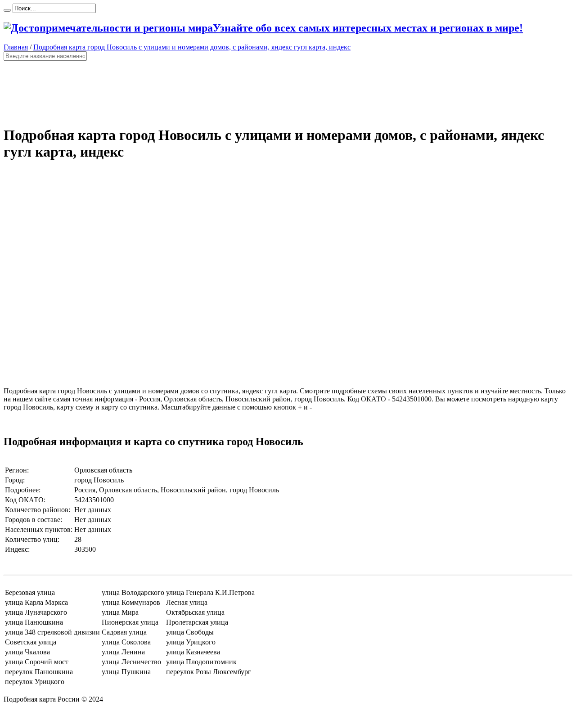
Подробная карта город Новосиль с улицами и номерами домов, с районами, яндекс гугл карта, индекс (192, 47)
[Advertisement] (274, 89)
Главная (16, 47)
